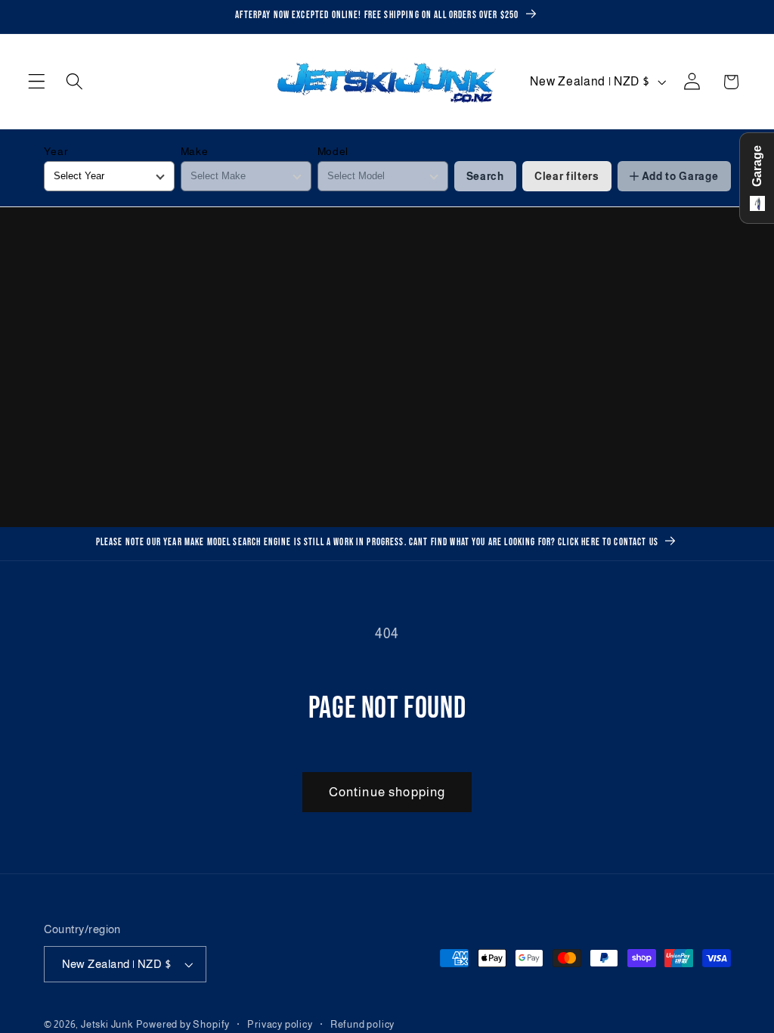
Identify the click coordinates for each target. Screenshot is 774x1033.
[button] (36, 82)
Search (485, 176)
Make (195, 151)
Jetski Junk (107, 1024)
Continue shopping (387, 791)
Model (332, 151)
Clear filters (566, 176)
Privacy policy (279, 1024)
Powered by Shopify (183, 1024)
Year (56, 151)
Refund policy (362, 1024)
